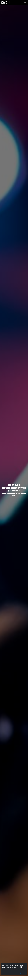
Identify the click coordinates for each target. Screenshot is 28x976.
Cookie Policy (11, 969)
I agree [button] (23, 972)
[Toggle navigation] (25, 2)
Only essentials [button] (16, 972)
